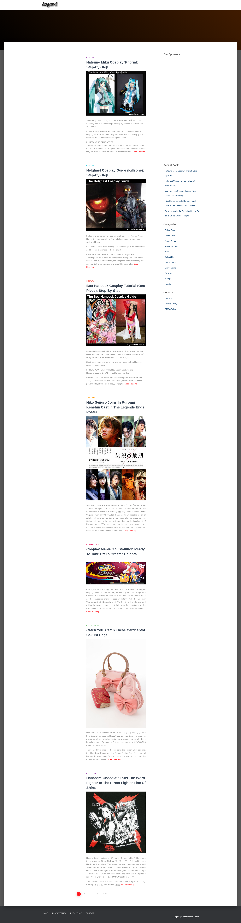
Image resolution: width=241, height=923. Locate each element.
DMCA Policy (170, 309)
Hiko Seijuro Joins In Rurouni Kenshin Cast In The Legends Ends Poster (115, 407)
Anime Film (170, 235)
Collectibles (92, 625)
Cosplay (90, 58)
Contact (168, 298)
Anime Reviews (171, 246)
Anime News (91, 398)
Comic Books (170, 262)
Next (105, 894)
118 (96, 894)
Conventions (92, 545)
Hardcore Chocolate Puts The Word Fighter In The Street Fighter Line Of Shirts (116, 783)
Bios (167, 251)
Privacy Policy (171, 304)
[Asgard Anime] (50, 4)
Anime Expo (170, 230)
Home (45, 913)
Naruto (168, 284)
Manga (168, 278)
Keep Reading (138, 152)
